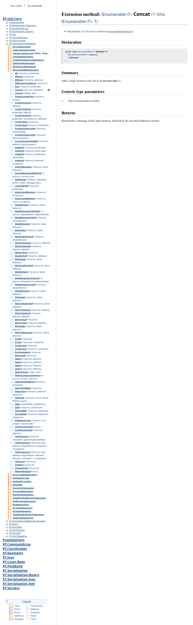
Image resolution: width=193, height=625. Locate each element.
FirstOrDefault (23, 102)
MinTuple (20, 326)
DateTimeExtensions (24, 63)
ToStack (19, 464)
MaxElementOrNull (25, 217)
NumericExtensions (23, 487)
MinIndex (20, 297)
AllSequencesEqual (25, 83)
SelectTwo (20, 391)
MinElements (22, 290)
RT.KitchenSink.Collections (22, 25)
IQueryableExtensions (25, 474)
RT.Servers (11, 588)
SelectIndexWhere (25, 381)
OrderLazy (20, 345)
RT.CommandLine (17, 544)
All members (34, 5)
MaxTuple (20, 259)
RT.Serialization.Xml (19, 583)
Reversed (20, 355)
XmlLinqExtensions (23, 517)
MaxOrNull (21, 252)
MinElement (21, 271)
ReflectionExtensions (24, 501)
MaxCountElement (25, 192)
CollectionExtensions (24, 49)
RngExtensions (21, 504)
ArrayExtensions (22, 46)
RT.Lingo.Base (14, 561)
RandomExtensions (23, 494)
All (16, 73)
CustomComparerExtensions (28, 59)
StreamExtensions (22, 507)
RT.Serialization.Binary (21, 575)
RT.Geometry (13, 553)
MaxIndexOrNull (24, 236)
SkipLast (19, 397)
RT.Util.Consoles (17, 40)
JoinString (20, 179)
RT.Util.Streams (17, 530)
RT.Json (8, 557)
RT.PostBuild (13, 566)
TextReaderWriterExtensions (28, 514)
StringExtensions (22, 511)
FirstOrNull (21, 121)
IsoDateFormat (21, 478)
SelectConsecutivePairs (27, 375)
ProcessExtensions (23, 491)
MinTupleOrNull (23, 332)
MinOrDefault (22, 309)
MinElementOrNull (25, 284)
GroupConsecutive (25, 128)
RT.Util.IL (13, 524)
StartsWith (21, 410)
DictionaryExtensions (24, 66)
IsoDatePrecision (22, 481)
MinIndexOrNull (24, 303)
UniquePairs (21, 468)
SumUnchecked (23, 426)
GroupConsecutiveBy (26, 141)
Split (17, 404)
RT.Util (12, 34)
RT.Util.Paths (15, 527)
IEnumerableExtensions (26, 69)
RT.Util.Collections (18, 37)
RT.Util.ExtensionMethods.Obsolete (27, 521)
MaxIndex (20, 230)
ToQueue (20, 461)
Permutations (22, 352)
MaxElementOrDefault (27, 211)
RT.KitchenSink (16, 22)
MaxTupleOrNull (24, 265)
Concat (19, 89)
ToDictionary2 (22, 442)
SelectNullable (23, 388)
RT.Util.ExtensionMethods (22, 43)
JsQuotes (17, 484)
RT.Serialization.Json (19, 579)
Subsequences (23, 420)
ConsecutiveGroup (23, 53)
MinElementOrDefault (27, 278)
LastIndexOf (21, 185)
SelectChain (21, 372)
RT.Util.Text (15, 533)
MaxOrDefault (23, 242)
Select (18, 358)
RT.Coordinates (15, 548)
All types (16, 5)
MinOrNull (21, 319)
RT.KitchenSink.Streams (21, 31)
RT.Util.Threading (18, 536)
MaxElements (22, 223)
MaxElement (22, 204)
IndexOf (19, 147)
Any (17, 86)
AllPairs (19, 76)
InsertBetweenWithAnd (28, 173)
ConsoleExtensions (23, 56)
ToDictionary (22, 436)
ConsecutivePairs (24, 96)
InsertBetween (23, 166)
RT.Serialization (15, 570)
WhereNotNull (23, 471)
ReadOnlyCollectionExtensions (29, 497)
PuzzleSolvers (14, 540)
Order (18, 338)
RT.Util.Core (12, 18)
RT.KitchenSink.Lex (18, 28)
